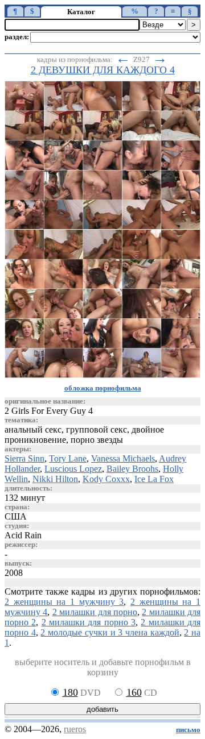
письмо (188, 730)
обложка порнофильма (102, 388)
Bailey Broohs (132, 469)
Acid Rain (23, 535)
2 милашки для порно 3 (89, 622)
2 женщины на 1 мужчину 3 (64, 602)
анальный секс (33, 429)
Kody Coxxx (106, 479)
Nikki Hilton (55, 479)
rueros (75, 729)
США (16, 516)
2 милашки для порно (94, 612)
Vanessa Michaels (123, 458)
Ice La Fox (154, 479)
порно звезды (97, 440)
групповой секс (96, 429)
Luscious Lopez (73, 469)
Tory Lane (68, 458)
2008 (14, 573)
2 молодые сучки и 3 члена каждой (109, 632)
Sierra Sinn (24, 458)
